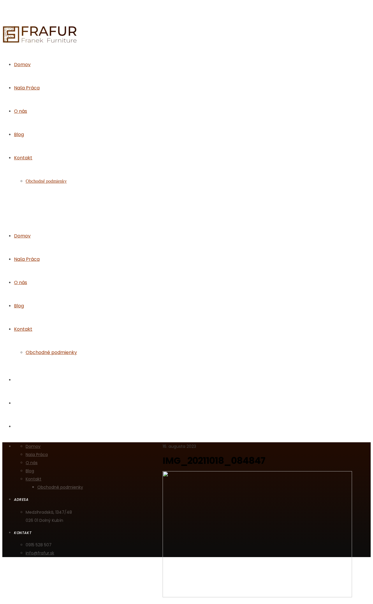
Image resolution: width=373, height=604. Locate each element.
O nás (20, 282)
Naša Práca (27, 259)
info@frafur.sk (40, 553)
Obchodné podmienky (51, 352)
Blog (19, 305)
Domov (22, 236)
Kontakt (23, 329)
